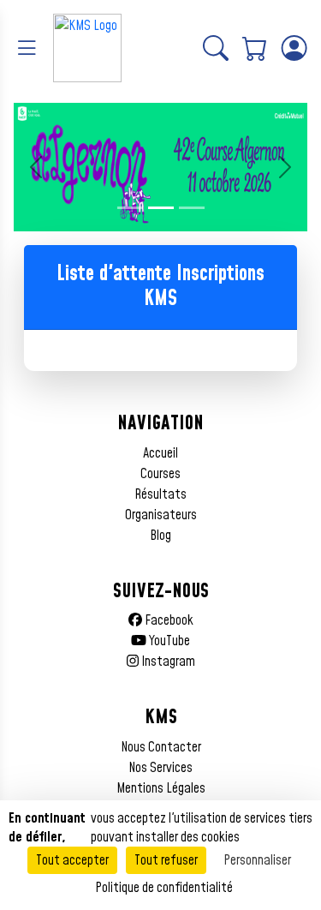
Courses (160, 473)
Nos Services (160, 767)
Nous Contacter (161, 747)
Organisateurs (161, 515)
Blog (160, 535)
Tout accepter (72, 860)
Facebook (167, 620)
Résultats (160, 494)
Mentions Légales (160, 788)
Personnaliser (257, 860)
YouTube (168, 641)
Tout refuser (166, 860)
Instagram (167, 661)
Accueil (160, 453)
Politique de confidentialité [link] (164, 887)
